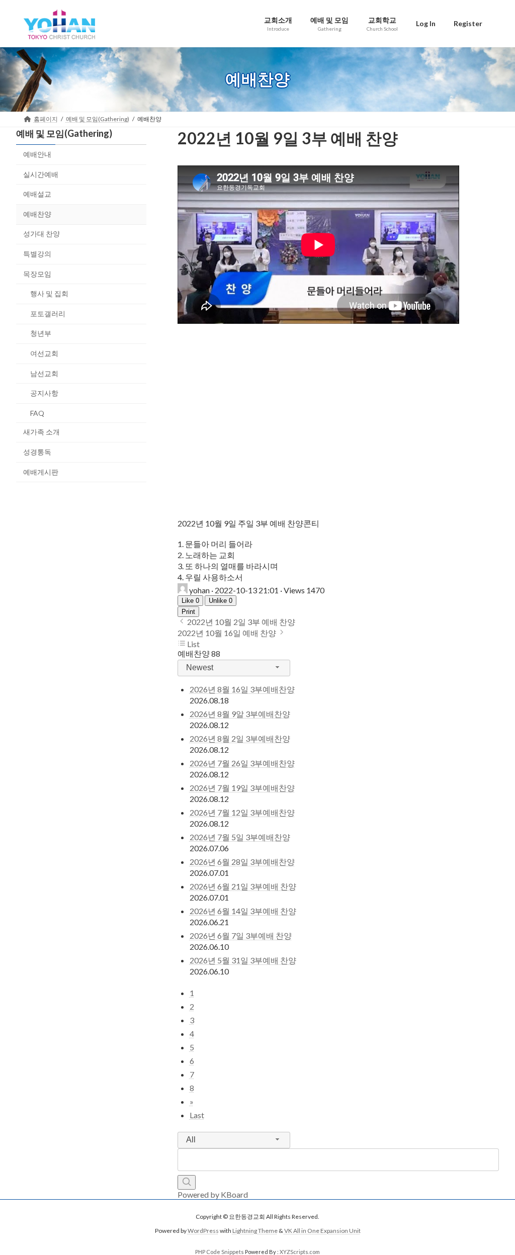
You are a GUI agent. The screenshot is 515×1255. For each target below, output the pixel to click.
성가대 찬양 (41, 233)
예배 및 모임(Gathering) (64, 133)
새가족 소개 (41, 431)
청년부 (40, 333)
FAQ (37, 412)
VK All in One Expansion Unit (322, 1231)
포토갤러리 (47, 313)
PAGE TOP (493, 1207)
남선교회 (44, 373)
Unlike (220, 600)
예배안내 (37, 154)
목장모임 (37, 273)
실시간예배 (40, 173)
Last (197, 1115)
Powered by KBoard (213, 1194)
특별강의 (37, 253)
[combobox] (234, 668)
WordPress (203, 1231)
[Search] (187, 1182)
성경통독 (37, 451)
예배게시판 (40, 471)
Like (190, 600)
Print (188, 611)
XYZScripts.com (300, 1251)
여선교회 (44, 353)
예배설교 (37, 194)
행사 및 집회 (49, 293)
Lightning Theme (255, 1231)
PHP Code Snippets (219, 1251)
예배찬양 (37, 213)
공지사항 (44, 393)
